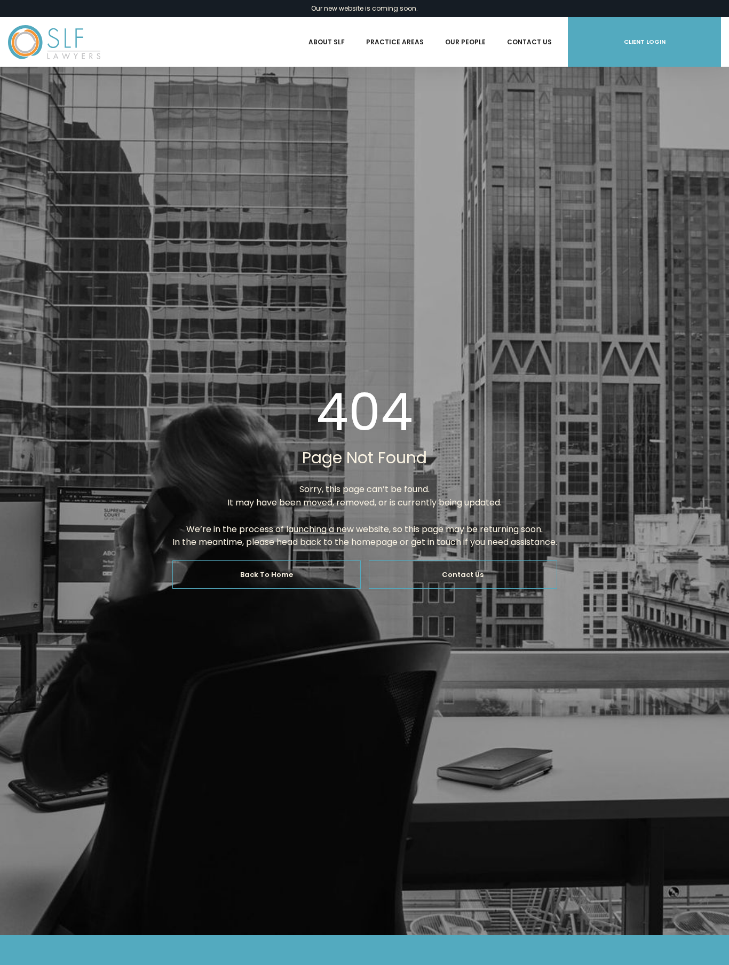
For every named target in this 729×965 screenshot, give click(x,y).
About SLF (326, 41)
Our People (465, 41)
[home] (54, 42)
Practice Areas (395, 41)
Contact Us (529, 41)
